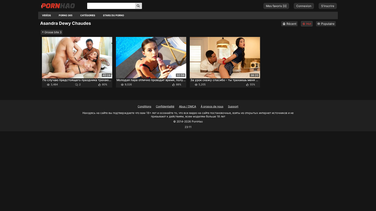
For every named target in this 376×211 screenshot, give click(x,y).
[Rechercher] (138, 6)
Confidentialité (165, 106)
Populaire (327, 24)
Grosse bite (52, 32)
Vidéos (46, 15)
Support (233, 106)
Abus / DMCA (187, 106)
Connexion (303, 6)
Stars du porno (113, 15)
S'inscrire (327, 6)
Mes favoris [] (276, 6)
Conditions (144, 106)
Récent (291, 24)
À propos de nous (212, 106)
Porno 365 (65, 15)
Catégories (87, 15)
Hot (308, 23)
